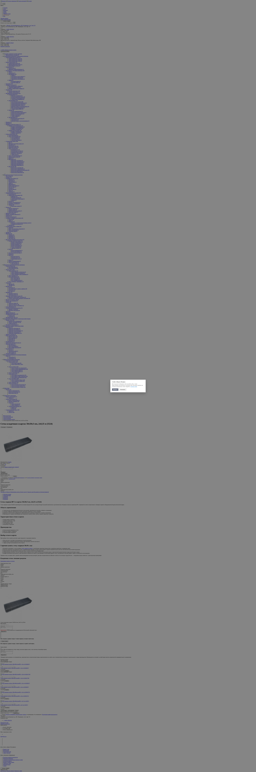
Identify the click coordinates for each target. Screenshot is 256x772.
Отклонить (122, 389)
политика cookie (133, 386)
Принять (115, 389)
